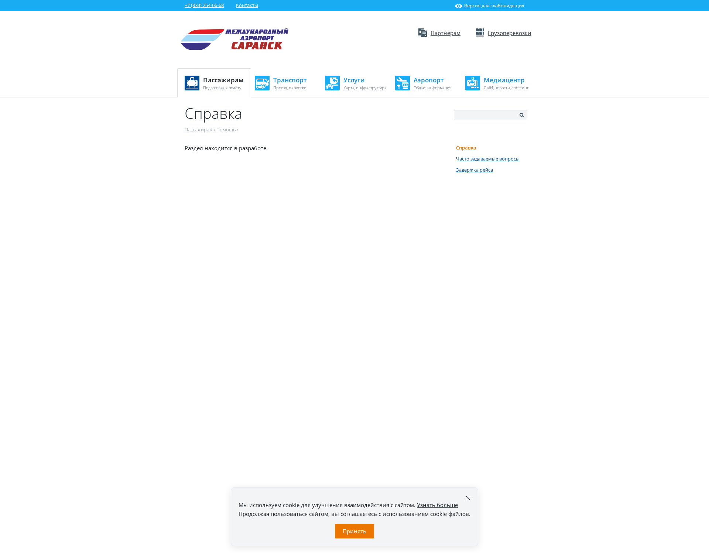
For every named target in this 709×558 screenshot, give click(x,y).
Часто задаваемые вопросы (488, 158)
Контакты (247, 5)
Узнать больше (437, 505)
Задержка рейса (474, 169)
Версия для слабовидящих (494, 5)
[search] (521, 115)
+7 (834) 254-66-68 (204, 5)
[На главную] (235, 48)
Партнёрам (445, 33)
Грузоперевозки (509, 33)
